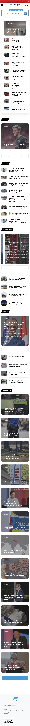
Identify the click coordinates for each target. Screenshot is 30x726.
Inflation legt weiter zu (11, 482)
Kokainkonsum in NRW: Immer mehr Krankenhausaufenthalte (14, 621)
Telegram (6, 706)
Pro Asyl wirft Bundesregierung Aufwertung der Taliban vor (18, 56)
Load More (15, 677)
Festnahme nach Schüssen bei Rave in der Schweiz (14, 434)
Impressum (6, 716)
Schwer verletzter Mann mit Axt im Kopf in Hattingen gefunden (18, 184)
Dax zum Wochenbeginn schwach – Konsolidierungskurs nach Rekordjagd (17, 199)
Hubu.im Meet (11, 712)
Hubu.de (15, 702)
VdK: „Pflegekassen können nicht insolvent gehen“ (18, 78)
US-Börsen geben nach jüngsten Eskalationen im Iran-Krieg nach (18, 101)
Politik (13, 27)
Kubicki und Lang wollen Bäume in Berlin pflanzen (19, 177)
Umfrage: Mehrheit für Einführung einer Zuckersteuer (18, 64)
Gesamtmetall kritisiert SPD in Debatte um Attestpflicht (18, 40)
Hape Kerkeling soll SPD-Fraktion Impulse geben (18, 373)
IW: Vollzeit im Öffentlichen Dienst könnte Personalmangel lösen (18, 86)
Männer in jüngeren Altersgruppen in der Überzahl (14, 575)
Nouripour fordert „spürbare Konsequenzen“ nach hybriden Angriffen (14, 644)
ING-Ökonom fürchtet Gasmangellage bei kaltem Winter (18, 303)
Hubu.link (17, 712)
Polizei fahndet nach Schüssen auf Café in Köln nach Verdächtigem (14, 409)
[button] (2, 5)
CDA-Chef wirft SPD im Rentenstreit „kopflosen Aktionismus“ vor (12, 667)
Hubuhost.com (22, 710)
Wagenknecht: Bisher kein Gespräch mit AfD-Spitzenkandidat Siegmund (13, 503)
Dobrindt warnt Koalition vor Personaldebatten (18, 70)
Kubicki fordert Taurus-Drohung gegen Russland (17, 191)
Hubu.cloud (16, 710)
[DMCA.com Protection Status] (8, 720)
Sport (10, 142)
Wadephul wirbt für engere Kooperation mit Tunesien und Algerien (14, 597)
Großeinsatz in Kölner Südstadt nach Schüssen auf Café (14, 528)
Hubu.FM (11, 710)
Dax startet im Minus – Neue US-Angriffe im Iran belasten (18, 286)
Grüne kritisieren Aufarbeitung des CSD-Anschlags (18, 47)
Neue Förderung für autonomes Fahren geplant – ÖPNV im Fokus (18, 381)
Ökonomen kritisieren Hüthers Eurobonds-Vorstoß (18, 214)
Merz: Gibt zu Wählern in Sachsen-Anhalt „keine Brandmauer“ (16, 170)
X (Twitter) (10, 706)
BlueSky (19, 706)
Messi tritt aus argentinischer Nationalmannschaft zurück (18, 207)
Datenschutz (11, 716)
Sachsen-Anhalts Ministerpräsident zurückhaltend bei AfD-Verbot (18, 221)
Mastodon (15, 706)
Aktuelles (9, 27)
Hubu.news (6, 710)
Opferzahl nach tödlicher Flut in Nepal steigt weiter (14, 551)
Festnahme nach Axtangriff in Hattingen (18, 108)
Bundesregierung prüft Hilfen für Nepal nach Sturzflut (18, 365)
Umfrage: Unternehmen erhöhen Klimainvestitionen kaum (18, 295)
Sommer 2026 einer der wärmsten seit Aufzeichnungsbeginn (12, 456)
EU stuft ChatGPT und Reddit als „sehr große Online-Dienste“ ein (18, 357)
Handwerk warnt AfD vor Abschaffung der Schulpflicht (19, 94)
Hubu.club (6, 712)
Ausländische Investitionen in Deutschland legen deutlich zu (17, 278)
